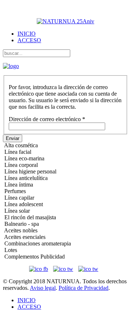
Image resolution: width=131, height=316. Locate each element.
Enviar (12, 138)
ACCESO (29, 40)
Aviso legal (43, 288)
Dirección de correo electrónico (47, 119)
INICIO (26, 34)
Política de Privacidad (83, 288)
